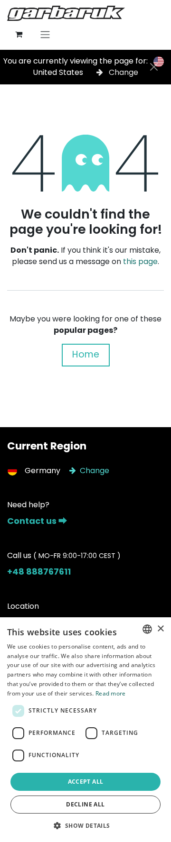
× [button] (160, 628)
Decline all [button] (85, 804)
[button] (85, 825)
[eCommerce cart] (18, 34)
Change (122, 72)
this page (140, 261)
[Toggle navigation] (45, 34)
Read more (110, 693)
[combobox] (147, 629)
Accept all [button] (86, 782)
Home (85, 354)
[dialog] (85, 729)
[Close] (154, 67)
